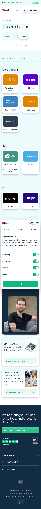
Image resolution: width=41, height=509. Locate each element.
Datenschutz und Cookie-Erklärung (20, 490)
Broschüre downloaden (16, 361)
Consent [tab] (7, 229)
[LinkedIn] (20, 482)
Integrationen (9, 36)
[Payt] (5, 10)
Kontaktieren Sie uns (14, 392)
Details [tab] (20, 229)
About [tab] (33, 229)
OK (20, 284)
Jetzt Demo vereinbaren (14, 430)
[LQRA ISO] (35, 441)
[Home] (3, 20)
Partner (23, 36)
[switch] (36, 261)
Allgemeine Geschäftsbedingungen (20, 493)
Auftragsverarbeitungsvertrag (15, 496)
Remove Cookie (39, 507)
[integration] (10, 83)
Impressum (31, 496)
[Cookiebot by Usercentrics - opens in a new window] (29, 223)
